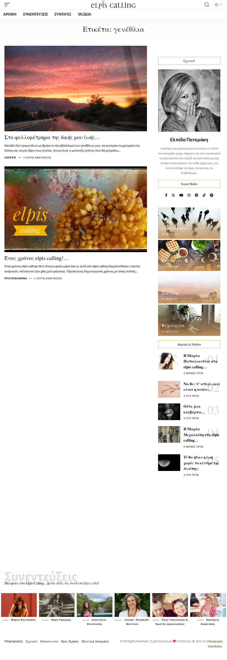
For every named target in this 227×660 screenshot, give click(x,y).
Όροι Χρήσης (70, 641)
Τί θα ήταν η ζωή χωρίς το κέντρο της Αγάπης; (201, 462)
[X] (173, 195)
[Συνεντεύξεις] (189, 223)
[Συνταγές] (189, 255)
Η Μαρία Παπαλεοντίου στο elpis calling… (200, 361)
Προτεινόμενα (15, 278)
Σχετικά (31, 641)
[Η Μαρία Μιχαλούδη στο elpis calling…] (169, 434)
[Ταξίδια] (189, 287)
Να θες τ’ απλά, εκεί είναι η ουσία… (202, 386)
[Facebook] (166, 195)
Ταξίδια (169, 293)
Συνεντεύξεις (175, 228)
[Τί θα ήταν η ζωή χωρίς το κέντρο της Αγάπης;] (169, 462)
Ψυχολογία (172, 325)
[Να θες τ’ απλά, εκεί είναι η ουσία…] (169, 389)
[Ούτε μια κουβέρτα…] (169, 411)
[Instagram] (189, 195)
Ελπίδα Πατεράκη (189, 139)
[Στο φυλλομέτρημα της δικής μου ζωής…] (75, 89)
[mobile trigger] (8, 4)
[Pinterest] (196, 195)
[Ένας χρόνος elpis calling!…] (75, 209)
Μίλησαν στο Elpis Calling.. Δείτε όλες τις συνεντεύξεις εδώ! (51, 583)
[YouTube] (181, 195)
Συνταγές (171, 260)
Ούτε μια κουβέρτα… (194, 409)
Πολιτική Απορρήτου (96, 641)
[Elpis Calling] (113, 4)
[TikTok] (204, 195)
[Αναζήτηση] (207, 4)
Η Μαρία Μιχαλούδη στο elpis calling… (201, 434)
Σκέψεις (10, 157)
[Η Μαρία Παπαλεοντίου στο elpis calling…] (169, 361)
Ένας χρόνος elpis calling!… (36, 257)
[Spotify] (211, 195)
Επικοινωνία (49, 641)
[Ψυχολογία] (189, 320)
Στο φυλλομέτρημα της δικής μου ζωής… (52, 137)
